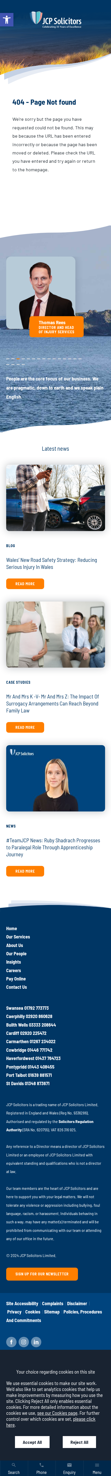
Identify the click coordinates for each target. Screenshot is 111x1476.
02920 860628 (39, 1016)
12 (64, 357)
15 (80, 357)
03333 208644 (42, 1025)
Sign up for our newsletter (42, 1274)
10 (54, 357)
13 (69, 357)
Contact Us (16, 987)
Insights (13, 962)
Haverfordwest (20, 1058)
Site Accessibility (22, 1303)
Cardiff (12, 1033)
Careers (13, 970)
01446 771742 (39, 1050)
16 (7, 363)
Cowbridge (16, 1050)
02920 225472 (33, 1033)
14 (74, 357)
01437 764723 (48, 1058)
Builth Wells (17, 1025)
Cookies (32, 1312)
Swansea (14, 1008)
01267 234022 (43, 1041)
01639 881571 (40, 1075)
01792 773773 (36, 1008)
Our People (16, 953)
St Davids (15, 1083)
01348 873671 (37, 1083)
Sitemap (52, 1312)
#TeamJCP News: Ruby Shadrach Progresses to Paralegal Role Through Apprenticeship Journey (53, 847)
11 (59, 357)
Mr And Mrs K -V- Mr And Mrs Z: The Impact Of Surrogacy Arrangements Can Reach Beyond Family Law (52, 703)
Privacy (14, 1312)
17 (12, 363)
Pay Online (16, 978)
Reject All (79, 1442)
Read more (25, 584)
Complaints (52, 1303)
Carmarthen (17, 1041)
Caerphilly (15, 1016)
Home (11, 928)
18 (18, 363)
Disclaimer (77, 1303)
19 (23, 363)
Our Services (18, 937)
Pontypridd (16, 1067)
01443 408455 (41, 1067)
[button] (6, 19)
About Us (14, 945)
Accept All (32, 1442)
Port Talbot (16, 1075)
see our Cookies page (57, 1413)
